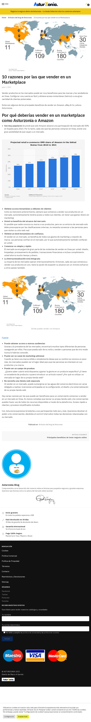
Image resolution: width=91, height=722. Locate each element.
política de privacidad (31, 632)
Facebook (6, 591)
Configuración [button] (9, 717)
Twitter (5, 594)
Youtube (5, 601)
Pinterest (5, 598)
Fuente (5, 337)
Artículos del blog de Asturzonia (20, 18)
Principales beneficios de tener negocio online (67, 437)
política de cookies (51, 632)
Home (4, 18)
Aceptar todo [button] (22, 717)
